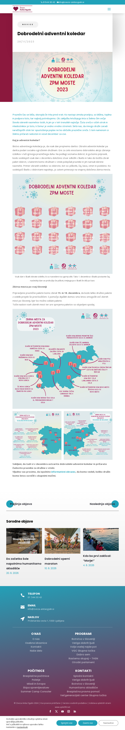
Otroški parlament (83, 662)
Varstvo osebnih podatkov (74, 703)
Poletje (36, 680)
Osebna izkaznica (36, 643)
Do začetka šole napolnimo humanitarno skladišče (23, 563)
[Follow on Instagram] (68, 711)
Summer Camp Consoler (36, 691)
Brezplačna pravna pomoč (83, 691)
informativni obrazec (63, 471)
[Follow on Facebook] (50, 711)
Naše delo (36, 650)
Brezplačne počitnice (36, 676)
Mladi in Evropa (36, 684)
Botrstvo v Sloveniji (83, 639)
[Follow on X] (56, 711)
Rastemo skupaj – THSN (83, 658)
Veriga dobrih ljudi (83, 643)
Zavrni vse (88, 722)
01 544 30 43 (48, 2)
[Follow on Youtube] (62, 711)
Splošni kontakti (83, 676)
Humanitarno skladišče (83, 687)
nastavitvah (22, 727)
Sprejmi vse (66, 722)
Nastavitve (108, 722)
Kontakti (36, 647)
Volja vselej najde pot (83, 647)
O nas (36, 639)
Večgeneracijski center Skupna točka (83, 695)
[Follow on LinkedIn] (74, 711)
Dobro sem (83, 654)
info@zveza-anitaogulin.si (71, 2)
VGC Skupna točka (83, 650)
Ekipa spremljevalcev (36, 687)
